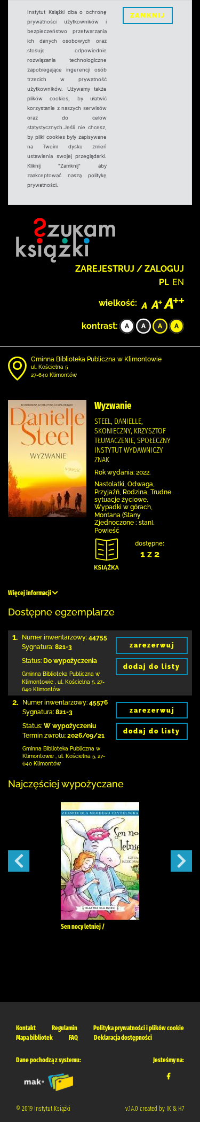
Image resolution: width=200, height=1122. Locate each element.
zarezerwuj (152, 645)
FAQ (73, 1037)
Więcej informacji (30, 593)
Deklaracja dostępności (123, 1037)
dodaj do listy (151, 666)
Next (181, 861)
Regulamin (64, 1028)
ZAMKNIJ (147, 15)
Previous (18, 861)
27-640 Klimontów (54, 375)
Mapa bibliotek (34, 1037)
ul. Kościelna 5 (49, 367)
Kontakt (26, 1028)
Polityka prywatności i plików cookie (138, 1028)
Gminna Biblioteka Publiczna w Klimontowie (96, 359)
